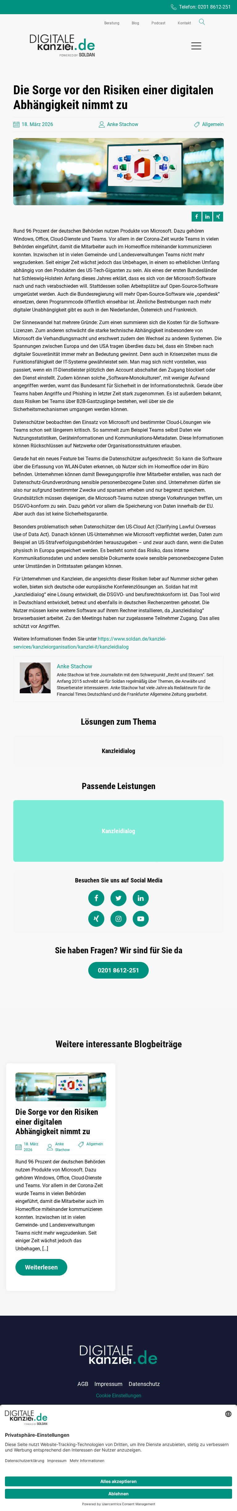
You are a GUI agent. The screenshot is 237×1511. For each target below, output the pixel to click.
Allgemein (213, 124)
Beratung (111, 23)
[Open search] (202, 21)
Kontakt (184, 23)
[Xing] (218, 217)
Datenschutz (144, 1384)
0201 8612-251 (118, 970)
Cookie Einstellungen (118, 1396)
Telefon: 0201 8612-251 (205, 7)
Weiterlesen (41, 1267)
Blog (135, 23)
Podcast (158, 23)
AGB (82, 1384)
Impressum (108, 1384)
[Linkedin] (207, 217)
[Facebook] (197, 217)
